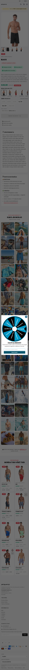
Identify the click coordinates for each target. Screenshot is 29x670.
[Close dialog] (26, 317)
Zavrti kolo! (14, 352)
